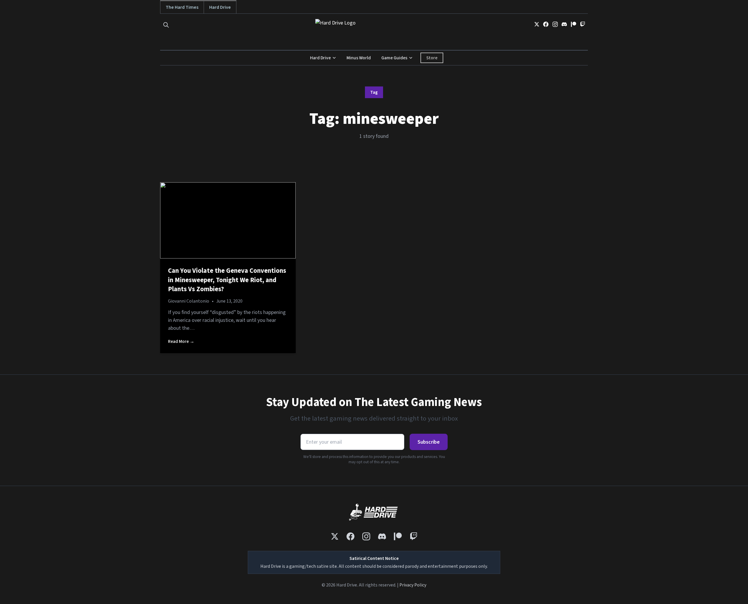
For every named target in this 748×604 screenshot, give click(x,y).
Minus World (359, 58)
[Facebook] (545, 24)
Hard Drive (220, 7)
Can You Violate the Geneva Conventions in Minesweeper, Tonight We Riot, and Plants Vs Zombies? (227, 280)
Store (431, 58)
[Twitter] (536, 24)
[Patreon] (573, 24)
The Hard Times (182, 7)
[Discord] (564, 24)
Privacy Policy (412, 585)
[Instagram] (555, 24)
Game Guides (394, 58)
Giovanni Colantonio (188, 301)
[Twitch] (582, 24)
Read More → (181, 341)
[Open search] (166, 25)
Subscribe (429, 442)
